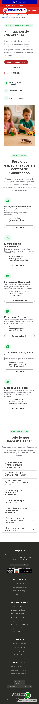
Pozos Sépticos (17, 654)
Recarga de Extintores (19, 587)
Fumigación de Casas (17, 617)
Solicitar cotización (19, 227)
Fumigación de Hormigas (19, 624)
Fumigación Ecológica (17, 614)
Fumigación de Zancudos (19, 628)
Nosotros (14, 565)
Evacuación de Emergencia (19, 670)
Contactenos (24, 565)
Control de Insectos (17, 606)
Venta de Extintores (18, 583)
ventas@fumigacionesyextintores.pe (19, 686)
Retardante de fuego (19, 591)
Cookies (9, 700)
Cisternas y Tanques (19, 651)
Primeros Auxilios (16, 667)
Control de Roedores (17, 631)
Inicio (4, 15)
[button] (19, 2)
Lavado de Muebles (18, 647)
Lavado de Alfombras (19, 644)
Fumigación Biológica (17, 610)
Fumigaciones (12, 15)
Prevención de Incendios (18, 674)
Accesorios (16, 594)
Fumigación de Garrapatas (19, 621)
